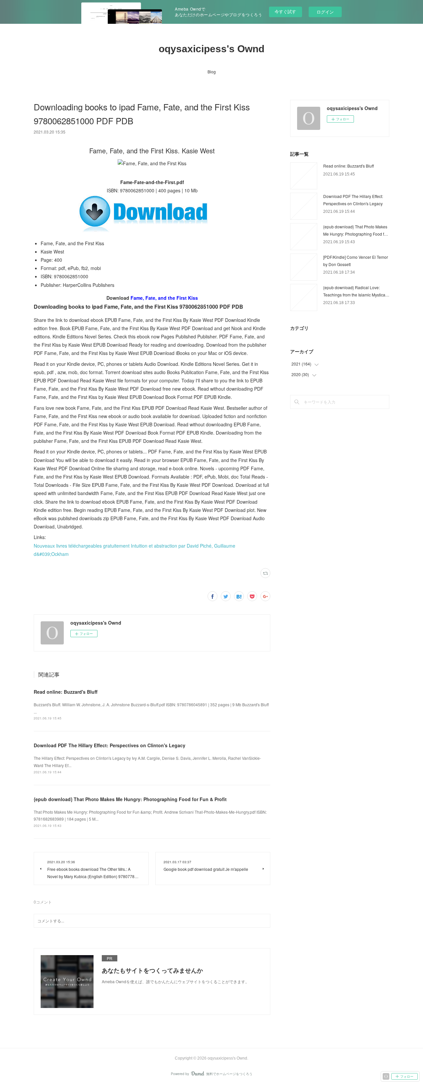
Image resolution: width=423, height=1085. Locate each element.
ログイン (325, 12)
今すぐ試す (285, 11)
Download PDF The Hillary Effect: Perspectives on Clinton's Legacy (109, 745)
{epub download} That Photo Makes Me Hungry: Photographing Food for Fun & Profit (130, 799)
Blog (212, 71)
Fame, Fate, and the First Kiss (164, 297)
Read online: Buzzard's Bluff (65, 691)
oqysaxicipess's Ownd (211, 48)
